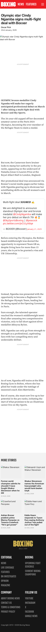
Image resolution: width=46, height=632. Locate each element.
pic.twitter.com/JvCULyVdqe (18, 223)
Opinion (5, 580)
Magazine (5, 585)
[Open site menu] (42, 4)
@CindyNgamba (22, 214)
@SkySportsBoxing (13, 220)
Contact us (6, 602)
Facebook (29, 611)
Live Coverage (7, 567)
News (21, 4)
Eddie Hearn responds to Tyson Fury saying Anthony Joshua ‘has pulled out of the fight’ (34, 520)
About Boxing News (10, 598)
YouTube (29, 598)
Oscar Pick (6, 27)
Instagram (30, 602)
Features (31, 4)
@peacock (31, 220)
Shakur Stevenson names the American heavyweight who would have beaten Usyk (34, 486)
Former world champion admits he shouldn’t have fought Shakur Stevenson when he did (10, 487)
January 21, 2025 (34, 229)
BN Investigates (8, 576)
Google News (31, 616)
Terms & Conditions (10, 607)
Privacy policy (8, 611)
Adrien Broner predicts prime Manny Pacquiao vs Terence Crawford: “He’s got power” (10, 520)
